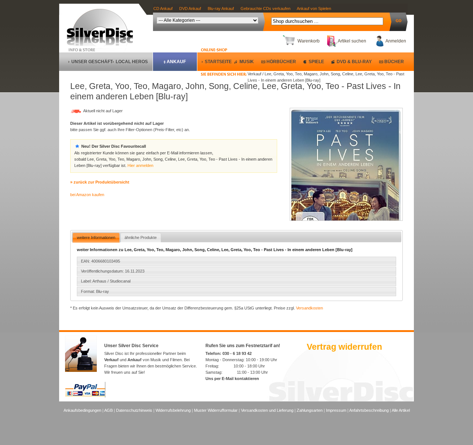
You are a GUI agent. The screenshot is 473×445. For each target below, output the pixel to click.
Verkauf (111, 359)
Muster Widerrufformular (216, 410)
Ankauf (176, 61)
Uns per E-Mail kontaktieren (232, 378)
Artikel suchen (352, 41)
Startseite (218, 61)
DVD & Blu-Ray (354, 61)
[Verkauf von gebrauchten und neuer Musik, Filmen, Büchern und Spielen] (103, 44)
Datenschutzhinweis (134, 410)
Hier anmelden (140, 165)
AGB (108, 410)
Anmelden (395, 41)
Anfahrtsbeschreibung (369, 410)
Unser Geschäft (92, 61)
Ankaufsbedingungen (82, 410)
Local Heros (132, 61)
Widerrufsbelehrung (173, 410)
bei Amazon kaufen (87, 194)
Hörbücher (281, 61)
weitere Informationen (96, 237)
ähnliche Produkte (141, 237)
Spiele (316, 61)
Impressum (336, 410)
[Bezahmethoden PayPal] (85, 396)
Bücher (394, 61)
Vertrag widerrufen (344, 347)
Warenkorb (308, 41)
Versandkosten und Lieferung (267, 410)
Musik (246, 61)
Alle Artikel (401, 410)
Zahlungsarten (310, 410)
